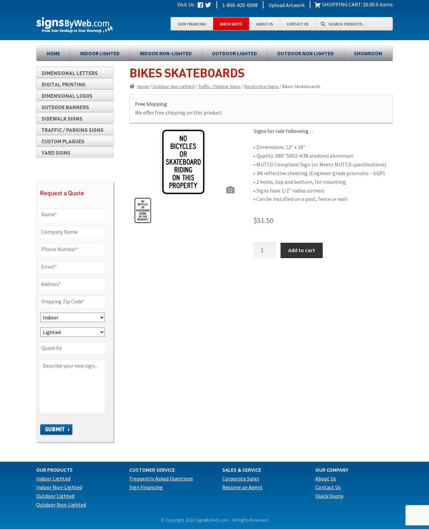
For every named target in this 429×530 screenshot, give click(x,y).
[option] (183, 162)
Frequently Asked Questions (161, 478)
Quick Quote (231, 24)
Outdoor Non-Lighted (61, 504)
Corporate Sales (240, 478)
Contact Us (298, 24)
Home (53, 53)
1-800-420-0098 (240, 5)
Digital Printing (63, 84)
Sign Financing (192, 24)
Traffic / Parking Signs (219, 86)
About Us (264, 24)
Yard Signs (56, 153)
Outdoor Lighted (234, 53)
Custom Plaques (63, 141)
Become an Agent (242, 487)
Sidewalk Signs (62, 119)
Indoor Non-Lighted (166, 53)
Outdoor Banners (65, 107)
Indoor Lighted (100, 53)
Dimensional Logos (67, 96)
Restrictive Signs (261, 86)
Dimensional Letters (70, 73)
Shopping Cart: (341, 4)
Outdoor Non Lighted (305, 53)
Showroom (368, 53)
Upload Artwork (286, 5)
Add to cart (301, 250)
